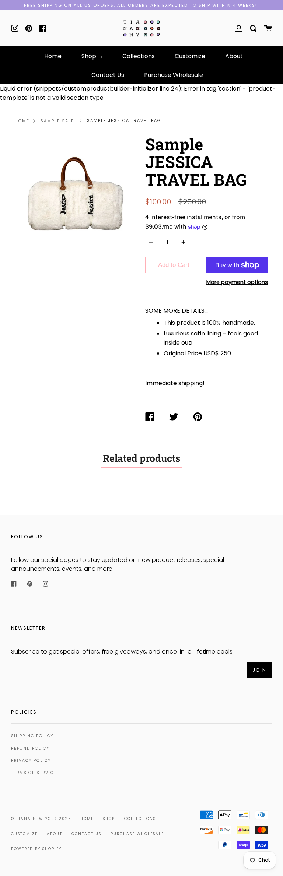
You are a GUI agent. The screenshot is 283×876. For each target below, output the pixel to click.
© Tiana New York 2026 (41, 819)
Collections (138, 56)
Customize (190, 56)
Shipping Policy (32, 736)
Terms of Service (34, 772)
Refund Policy (30, 748)
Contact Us (107, 75)
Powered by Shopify (36, 849)
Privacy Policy (31, 760)
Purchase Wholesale (173, 75)
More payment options (237, 282)
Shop (89, 56)
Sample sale (57, 121)
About (234, 56)
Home (53, 56)
